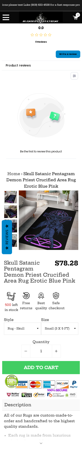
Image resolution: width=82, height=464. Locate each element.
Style (9, 319)
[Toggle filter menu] (74, 76)
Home (13, 173)
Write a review (68, 54)
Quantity (41, 342)
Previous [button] (10, 195)
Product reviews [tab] (18, 65)
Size (45, 319)
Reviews (6, 237)
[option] (10, 211)
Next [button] (75, 220)
